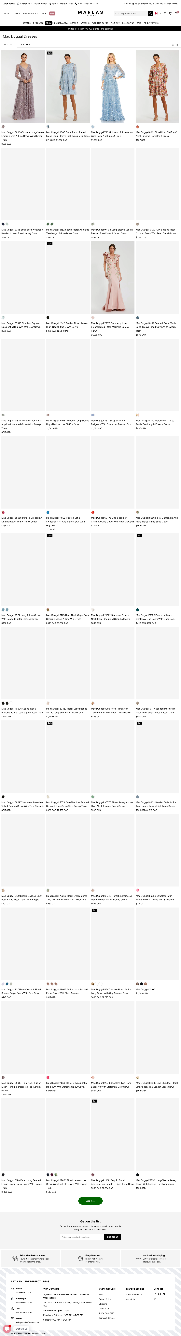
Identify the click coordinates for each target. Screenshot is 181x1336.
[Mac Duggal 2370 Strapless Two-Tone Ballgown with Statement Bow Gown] (112, 1037)
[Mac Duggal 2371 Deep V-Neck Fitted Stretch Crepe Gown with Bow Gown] (23, 944)
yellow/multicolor (137, 1077)
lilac (3, 984)
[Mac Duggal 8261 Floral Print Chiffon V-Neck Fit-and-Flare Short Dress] (157, 86)
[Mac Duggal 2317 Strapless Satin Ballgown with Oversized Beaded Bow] (112, 375)
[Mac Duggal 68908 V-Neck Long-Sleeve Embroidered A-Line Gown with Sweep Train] (23, 86)
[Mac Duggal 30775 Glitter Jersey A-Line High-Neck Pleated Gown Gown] (112, 756)
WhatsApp (21, 1298)
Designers (38, 23)
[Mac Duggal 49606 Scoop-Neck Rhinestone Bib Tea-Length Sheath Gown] (23, 663)
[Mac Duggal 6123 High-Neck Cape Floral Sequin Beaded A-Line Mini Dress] (68, 569)
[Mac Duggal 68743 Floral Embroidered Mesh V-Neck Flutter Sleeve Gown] (112, 850)
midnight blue (3, 224)
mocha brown (48, 984)
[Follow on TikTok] (155, 1298)
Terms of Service (107, 1318)
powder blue (48, 126)
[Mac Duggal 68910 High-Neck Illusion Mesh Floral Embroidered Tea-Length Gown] (23, 1037)
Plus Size (115, 23)
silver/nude (137, 224)
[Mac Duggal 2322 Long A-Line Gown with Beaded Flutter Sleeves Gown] (23, 569)
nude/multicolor (48, 609)
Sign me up (112, 1237)
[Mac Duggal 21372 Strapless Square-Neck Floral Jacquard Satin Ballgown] (112, 569)
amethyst (52, 1174)
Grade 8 (74, 23)
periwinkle (56, 984)
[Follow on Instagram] (159, 1294)
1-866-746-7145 (106, 1313)
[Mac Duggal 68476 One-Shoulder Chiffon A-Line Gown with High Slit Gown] (112, 472)
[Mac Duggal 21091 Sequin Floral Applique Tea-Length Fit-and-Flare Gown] (112, 1134)
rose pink (7, 609)
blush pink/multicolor (137, 415)
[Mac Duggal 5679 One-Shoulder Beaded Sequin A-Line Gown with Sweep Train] (68, 756)
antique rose (48, 224)
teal (137, 609)
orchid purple (92, 1174)
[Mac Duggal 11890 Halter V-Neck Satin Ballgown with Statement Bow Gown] (68, 1037)
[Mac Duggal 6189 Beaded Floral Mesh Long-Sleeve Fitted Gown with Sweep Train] (157, 277)
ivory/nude (137, 703)
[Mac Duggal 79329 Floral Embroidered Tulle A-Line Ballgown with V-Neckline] (68, 850)
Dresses (26, 23)
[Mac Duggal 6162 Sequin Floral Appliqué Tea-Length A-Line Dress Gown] (68, 184)
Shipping (103, 1304)
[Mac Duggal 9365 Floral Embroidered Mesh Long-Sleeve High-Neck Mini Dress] (68, 86)
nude (3, 890)
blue (92, 126)
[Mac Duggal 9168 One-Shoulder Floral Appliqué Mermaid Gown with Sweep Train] (23, 375)
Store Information (134, 1294)
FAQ (101, 1294)
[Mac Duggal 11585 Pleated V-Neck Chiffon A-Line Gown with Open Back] (157, 569)
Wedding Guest (31, 13)
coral (96, 984)
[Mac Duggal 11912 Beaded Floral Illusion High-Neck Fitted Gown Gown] (68, 277)
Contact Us (104, 1308)
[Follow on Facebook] (155, 1294)
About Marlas (151, 23)
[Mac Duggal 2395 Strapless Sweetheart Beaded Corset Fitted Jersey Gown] (23, 184)
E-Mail (19, 1318)
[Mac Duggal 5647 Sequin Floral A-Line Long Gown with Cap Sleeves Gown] (112, 944)
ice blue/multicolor (100, 984)
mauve (3, 1077)
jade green (92, 224)
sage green (7, 224)
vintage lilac (3, 126)
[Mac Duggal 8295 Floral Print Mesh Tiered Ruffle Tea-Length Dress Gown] (112, 663)
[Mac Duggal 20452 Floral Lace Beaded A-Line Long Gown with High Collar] (68, 663)
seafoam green (3, 317)
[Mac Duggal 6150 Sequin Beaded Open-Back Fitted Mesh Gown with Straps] (23, 850)
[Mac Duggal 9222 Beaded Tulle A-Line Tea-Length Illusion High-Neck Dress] (157, 756)
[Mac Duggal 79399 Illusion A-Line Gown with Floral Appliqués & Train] (112, 86)
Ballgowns (128, 23)
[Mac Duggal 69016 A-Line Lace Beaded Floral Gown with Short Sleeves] (68, 944)
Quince (16, 13)
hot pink (48, 1077)
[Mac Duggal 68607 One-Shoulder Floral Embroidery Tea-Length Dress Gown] (157, 1037)
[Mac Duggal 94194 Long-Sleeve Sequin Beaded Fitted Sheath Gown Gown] (112, 184)
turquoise (48, 512)
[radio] (173, 44)
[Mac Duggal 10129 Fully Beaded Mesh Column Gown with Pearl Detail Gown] (157, 184)
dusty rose (48, 415)
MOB (44, 13)
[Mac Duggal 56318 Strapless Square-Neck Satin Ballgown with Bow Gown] (23, 277)
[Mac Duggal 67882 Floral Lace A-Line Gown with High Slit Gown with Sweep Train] (68, 1134)
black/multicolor (48, 317)
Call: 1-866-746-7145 (88, 3)
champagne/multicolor (92, 609)
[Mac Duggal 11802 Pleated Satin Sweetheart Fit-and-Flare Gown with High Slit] (68, 472)
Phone (19, 1288)
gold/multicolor (92, 984)
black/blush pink (92, 1077)
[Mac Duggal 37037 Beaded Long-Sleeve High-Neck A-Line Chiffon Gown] (68, 375)
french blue (3, 609)
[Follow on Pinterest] (164, 1294)
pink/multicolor (137, 126)
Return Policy (105, 1299)
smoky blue (137, 317)
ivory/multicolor (92, 703)
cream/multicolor (48, 890)
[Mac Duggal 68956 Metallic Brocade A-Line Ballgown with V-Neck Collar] (23, 472)
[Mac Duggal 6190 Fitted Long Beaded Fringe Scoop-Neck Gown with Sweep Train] (23, 1134)
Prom (6, 13)
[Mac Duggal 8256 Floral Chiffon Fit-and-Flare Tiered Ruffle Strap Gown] (157, 472)
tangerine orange (92, 512)
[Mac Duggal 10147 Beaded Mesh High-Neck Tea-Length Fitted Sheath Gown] (157, 663)
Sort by (24, 44)
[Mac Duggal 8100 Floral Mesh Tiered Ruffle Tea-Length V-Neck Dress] (157, 375)
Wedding (85, 23)
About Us (130, 1299)
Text (18, 1308)
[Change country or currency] (158, 13)
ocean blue (7, 984)
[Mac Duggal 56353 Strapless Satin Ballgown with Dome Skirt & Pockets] (157, 850)
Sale (52, 13)
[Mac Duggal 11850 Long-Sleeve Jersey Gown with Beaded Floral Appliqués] (157, 1134)
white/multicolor (137, 512)
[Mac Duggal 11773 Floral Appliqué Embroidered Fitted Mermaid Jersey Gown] (112, 277)
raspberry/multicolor (3, 512)
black (3, 703)
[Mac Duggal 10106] (157, 944)
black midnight (141, 984)
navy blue (52, 984)
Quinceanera (61, 23)
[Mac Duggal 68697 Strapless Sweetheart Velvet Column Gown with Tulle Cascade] (23, 756)
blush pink (92, 317)
